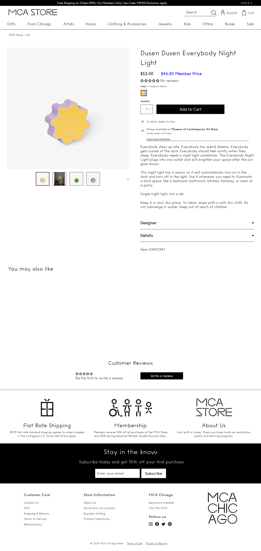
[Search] (213, 12)
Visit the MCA (158, 508)
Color (153, 86)
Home (91, 24)
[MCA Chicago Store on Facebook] (157, 524)
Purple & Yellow (143, 93)
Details (146, 235)
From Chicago (39, 24)
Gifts (11, 24)
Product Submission (97, 519)
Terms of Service (35, 519)
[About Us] (214, 405)
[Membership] (130, 405)
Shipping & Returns (36, 513)
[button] (150, 80)
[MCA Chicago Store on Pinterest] (170, 524)
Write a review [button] (161, 376)
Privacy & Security (156, 543)
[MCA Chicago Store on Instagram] (151, 524)
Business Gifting (94, 513)
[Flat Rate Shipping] (47, 405)
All (28, 35)
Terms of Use (134, 543)
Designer (148, 222)
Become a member (161, 502)
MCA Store (16, 35)
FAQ (27, 508)
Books (230, 24)
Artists (68, 24)
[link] (222, 523)
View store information (158, 139)
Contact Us (31, 502)
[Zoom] (68, 108)
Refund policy (33, 524)
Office (207, 24)
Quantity (145, 101)
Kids (187, 24)
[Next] (126, 179)
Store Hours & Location (99, 508)
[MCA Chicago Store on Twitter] (163, 524)
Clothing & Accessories (127, 24)
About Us (90, 502)
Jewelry (165, 24)
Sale (250, 24)
